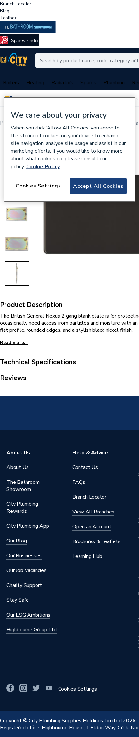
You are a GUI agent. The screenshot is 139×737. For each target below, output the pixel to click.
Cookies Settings (38, 185)
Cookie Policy (43, 166)
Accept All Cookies (98, 185)
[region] (70, 149)
